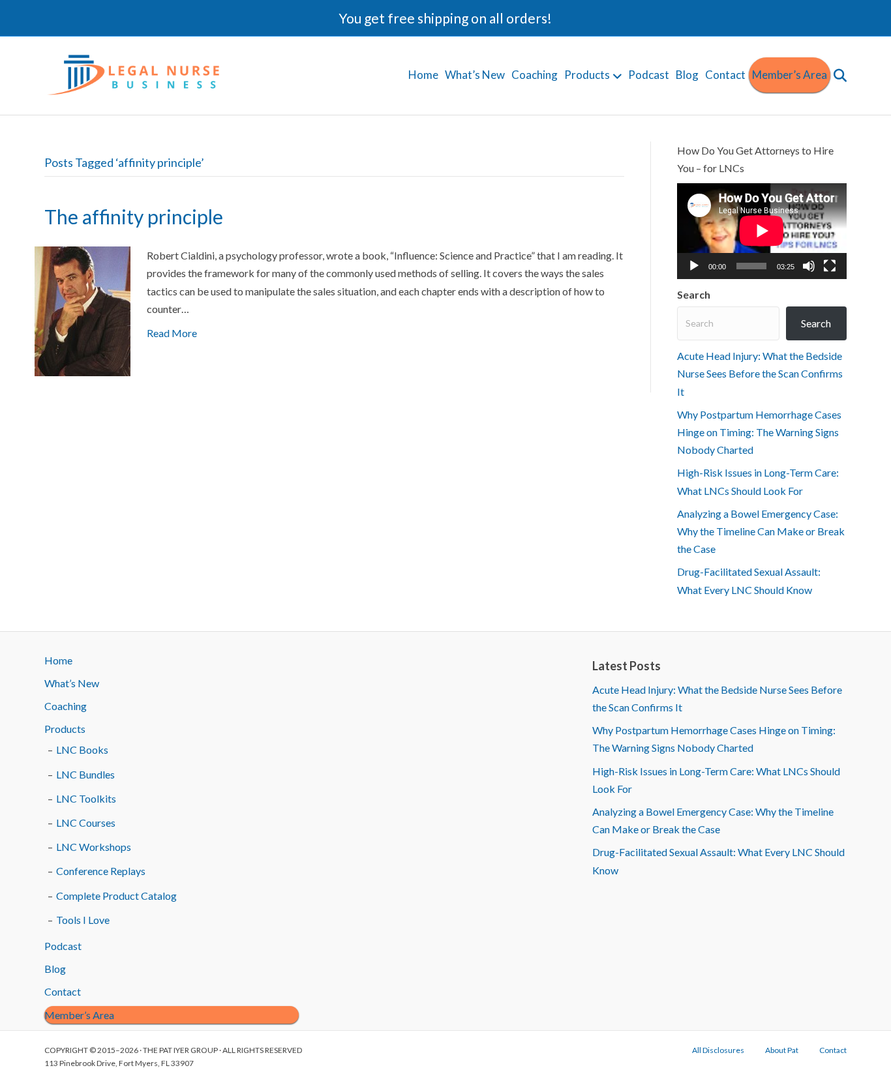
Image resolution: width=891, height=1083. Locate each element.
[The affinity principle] (82, 310)
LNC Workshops (93, 846)
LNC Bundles (85, 774)
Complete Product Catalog (116, 895)
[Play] (694, 266)
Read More (172, 333)
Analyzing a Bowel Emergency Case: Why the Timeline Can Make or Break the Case (761, 531)
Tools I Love (83, 919)
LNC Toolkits (86, 798)
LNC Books (82, 749)
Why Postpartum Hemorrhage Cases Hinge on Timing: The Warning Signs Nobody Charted (759, 432)
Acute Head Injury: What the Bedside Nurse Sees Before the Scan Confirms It (760, 373)
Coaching (534, 75)
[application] (762, 230)
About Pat (781, 1050)
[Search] (838, 76)
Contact (725, 75)
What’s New (475, 75)
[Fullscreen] (829, 266)
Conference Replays (100, 871)
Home (423, 75)
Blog (687, 75)
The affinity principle (133, 216)
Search (693, 294)
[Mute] (808, 266)
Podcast (648, 75)
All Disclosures (718, 1050)
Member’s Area (789, 75)
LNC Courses (85, 822)
